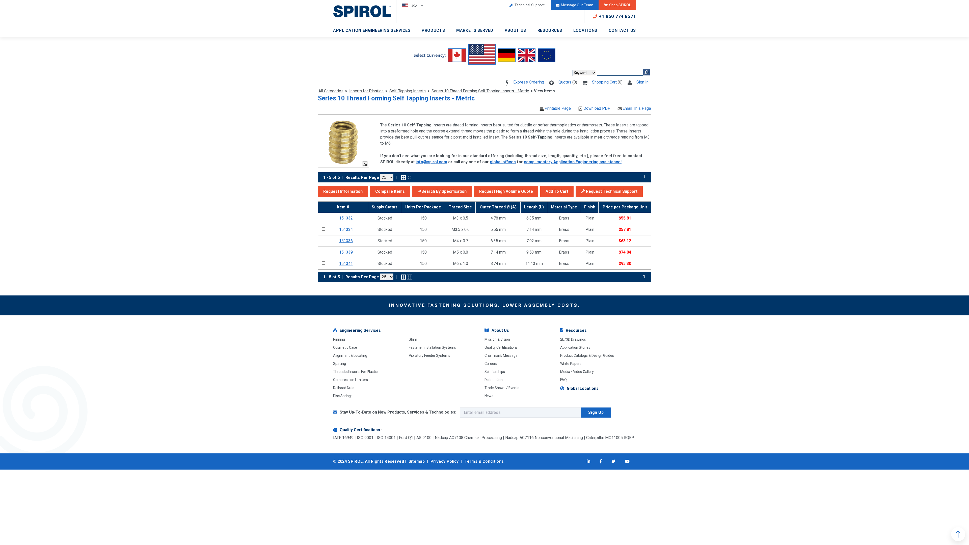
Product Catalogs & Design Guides (587, 355)
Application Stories (575, 347)
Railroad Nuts (343, 388)
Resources (549, 30)
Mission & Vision (497, 339)
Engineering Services (360, 330)
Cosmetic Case (345, 347)
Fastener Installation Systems (432, 347)
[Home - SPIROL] (364, 11)
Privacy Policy (444, 461)
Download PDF (596, 108)
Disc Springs (343, 396)
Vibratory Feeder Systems (429, 355)
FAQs (564, 380)
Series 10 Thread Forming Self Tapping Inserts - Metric (480, 91)
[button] (343, 191)
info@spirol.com (431, 161)
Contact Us (622, 30)
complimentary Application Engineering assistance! (573, 161)
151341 (346, 263)
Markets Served (474, 30)
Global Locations (583, 388)
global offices (503, 161)
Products (433, 30)
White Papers (570, 364)
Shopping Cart (604, 82)
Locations (585, 30)
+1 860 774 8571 (617, 16)
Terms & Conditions (484, 461)
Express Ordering (528, 82)
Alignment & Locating (350, 355)
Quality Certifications (501, 347)
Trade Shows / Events (501, 388)
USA (414, 5)
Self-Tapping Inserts (407, 91)
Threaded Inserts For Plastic (355, 372)
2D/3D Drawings (573, 339)
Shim (413, 339)
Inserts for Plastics (366, 91)
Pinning (339, 339)
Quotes (564, 82)
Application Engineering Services (371, 30)
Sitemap (417, 461)
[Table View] (409, 177)
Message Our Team (577, 5)
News (488, 396)
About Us (515, 30)
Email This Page (637, 108)
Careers (490, 364)
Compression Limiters (350, 380)
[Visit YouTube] (627, 461)
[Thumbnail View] (403, 177)
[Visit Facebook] (600, 461)
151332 (346, 218)
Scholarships (494, 372)
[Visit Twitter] (613, 461)
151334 (346, 229)
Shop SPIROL (620, 5)
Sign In (642, 82)
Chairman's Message (501, 355)
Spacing (339, 364)
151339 (346, 252)
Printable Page (558, 108)
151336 (346, 240)
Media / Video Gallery (577, 372)
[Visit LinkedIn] (588, 461)
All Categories (330, 91)
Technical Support (530, 5)
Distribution (493, 380)
